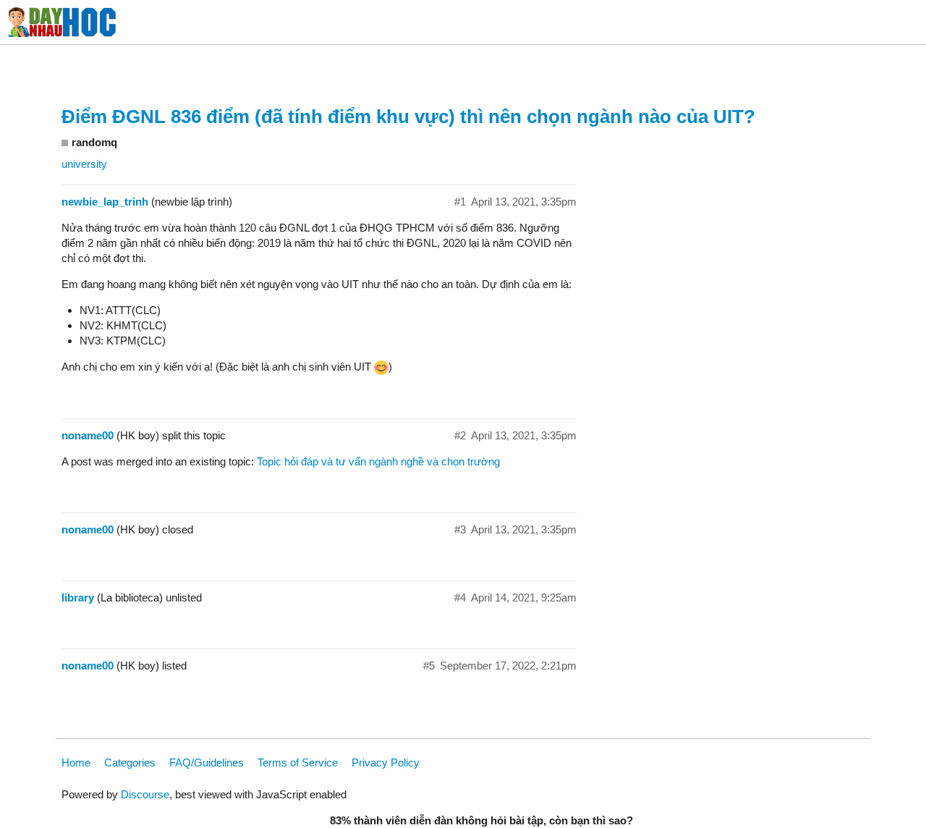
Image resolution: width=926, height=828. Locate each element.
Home (75, 762)
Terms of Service (298, 762)
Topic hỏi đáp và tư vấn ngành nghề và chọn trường (378, 461)
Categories (130, 762)
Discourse (145, 794)
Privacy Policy (386, 762)
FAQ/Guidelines (206, 762)
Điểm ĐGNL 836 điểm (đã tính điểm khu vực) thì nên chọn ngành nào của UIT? (408, 116)
